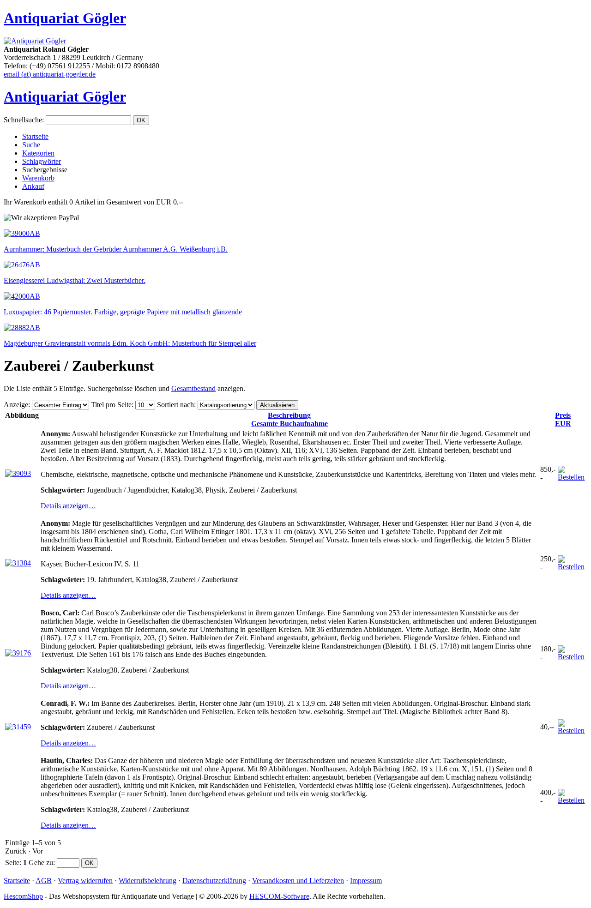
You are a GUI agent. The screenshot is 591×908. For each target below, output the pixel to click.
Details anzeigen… (68, 506)
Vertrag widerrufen (85, 880)
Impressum (366, 880)
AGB (44, 880)
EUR (563, 419)
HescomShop (23, 896)
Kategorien (38, 153)
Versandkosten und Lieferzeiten (298, 880)
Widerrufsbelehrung (147, 880)
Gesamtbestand (193, 388)
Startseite (35, 136)
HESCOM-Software (279, 896)
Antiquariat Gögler (65, 18)
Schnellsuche (23, 120)
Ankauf (33, 186)
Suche (31, 145)
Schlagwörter (41, 161)
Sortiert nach (175, 405)
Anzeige (16, 405)
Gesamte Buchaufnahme (289, 419)
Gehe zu (41, 862)
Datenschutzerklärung (214, 880)
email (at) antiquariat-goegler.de (50, 74)
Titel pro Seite (111, 405)
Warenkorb (38, 178)
